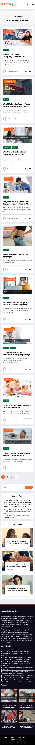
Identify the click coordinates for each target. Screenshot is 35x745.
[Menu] (28, 4)
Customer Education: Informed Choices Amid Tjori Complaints (8, 706)
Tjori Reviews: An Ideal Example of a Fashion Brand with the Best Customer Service (26, 706)
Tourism (19, 739)
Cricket (19, 737)
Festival (25, 737)
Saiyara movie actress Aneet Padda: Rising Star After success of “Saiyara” (17, 542)
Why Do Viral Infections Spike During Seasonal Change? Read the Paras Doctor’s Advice (17, 202)
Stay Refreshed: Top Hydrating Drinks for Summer (17, 406)
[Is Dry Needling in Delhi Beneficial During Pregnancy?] (17, 335)
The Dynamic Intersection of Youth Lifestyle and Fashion (8, 727)
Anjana (9, 169)
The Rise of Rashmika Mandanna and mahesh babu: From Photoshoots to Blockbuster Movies (26, 727)
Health (6, 49)
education (6, 147)
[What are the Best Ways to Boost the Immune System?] (17, 285)
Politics (13, 739)
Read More (27, 71)
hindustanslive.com (12, 71)
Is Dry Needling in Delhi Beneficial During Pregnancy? (16, 353)
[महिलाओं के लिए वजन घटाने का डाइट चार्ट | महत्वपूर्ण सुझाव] (17, 236)
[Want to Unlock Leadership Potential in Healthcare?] (17, 135)
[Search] (33, 4)
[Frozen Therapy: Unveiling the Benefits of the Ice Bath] (17, 436)
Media (6, 737)
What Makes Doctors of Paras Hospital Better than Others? (16, 105)
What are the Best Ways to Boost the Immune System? (15, 303)
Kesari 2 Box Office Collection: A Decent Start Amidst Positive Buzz (17, 566)
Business (6, 347)
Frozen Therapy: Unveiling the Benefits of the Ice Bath (16, 454)
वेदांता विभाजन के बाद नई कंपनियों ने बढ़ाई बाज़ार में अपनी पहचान (18, 667)
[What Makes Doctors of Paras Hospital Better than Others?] (17, 87)
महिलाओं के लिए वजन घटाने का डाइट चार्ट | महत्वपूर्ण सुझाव (16, 255)
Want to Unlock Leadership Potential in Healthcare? (15, 153)
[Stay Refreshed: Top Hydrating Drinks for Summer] (17, 386)
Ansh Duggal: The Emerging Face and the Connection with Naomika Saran (17, 589)
